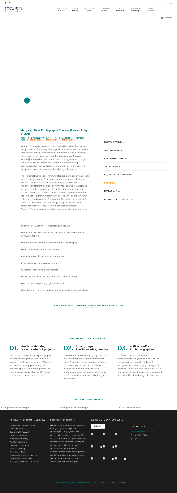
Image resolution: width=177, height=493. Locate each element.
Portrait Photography (18, 435)
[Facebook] (5, 2)
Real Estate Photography (20, 432)
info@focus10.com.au (146, 432)
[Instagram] (10, 2)
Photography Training (19, 438)
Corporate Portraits (17, 428)
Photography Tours (18, 452)
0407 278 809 (166, 3)
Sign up (97, 426)
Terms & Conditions (118, 483)
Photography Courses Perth (21, 458)
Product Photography (19, 448)
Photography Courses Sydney (22, 425)
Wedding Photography (19, 445)
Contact (168, 17)
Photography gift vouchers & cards (24, 462)
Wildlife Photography (18, 442)
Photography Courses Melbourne (23, 455)
